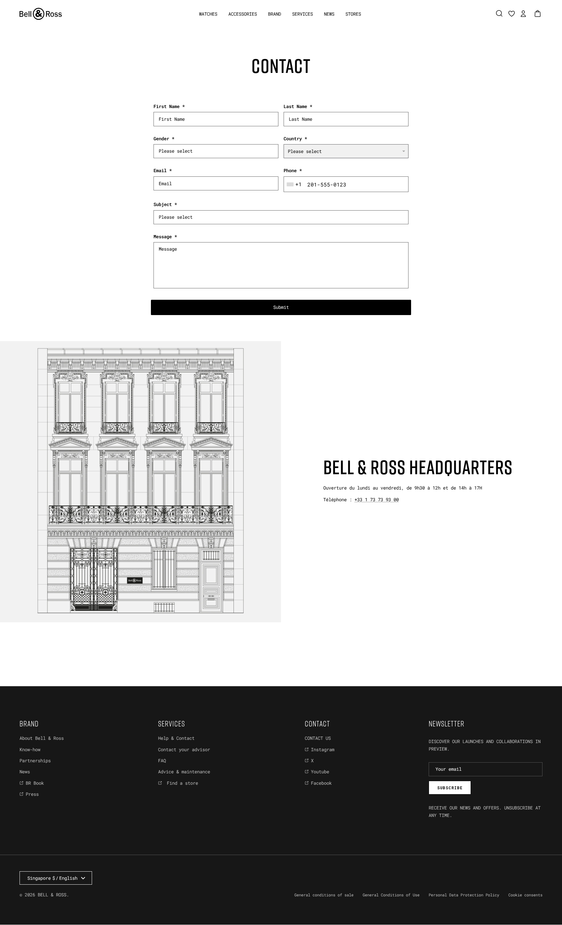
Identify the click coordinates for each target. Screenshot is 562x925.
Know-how (30, 749)
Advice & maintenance (184, 771)
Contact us (318, 738)
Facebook (321, 783)
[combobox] (295, 184)
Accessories (242, 14)
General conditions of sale (324, 894)
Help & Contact (176, 738)
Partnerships (35, 760)
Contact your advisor (184, 749)
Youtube (320, 771)
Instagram (322, 749)
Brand (274, 14)
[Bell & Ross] (41, 14)
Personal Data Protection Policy (464, 894)
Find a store (181, 783)
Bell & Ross (52, 894)
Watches (208, 14)
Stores (353, 14)
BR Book (35, 783)
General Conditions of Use (391, 894)
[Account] (522, 13)
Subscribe (449, 787)
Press (32, 794)
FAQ (162, 760)
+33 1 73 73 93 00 (377, 499)
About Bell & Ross (42, 738)
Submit (281, 307)
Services (302, 14)
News (329, 14)
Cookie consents (525, 894)
